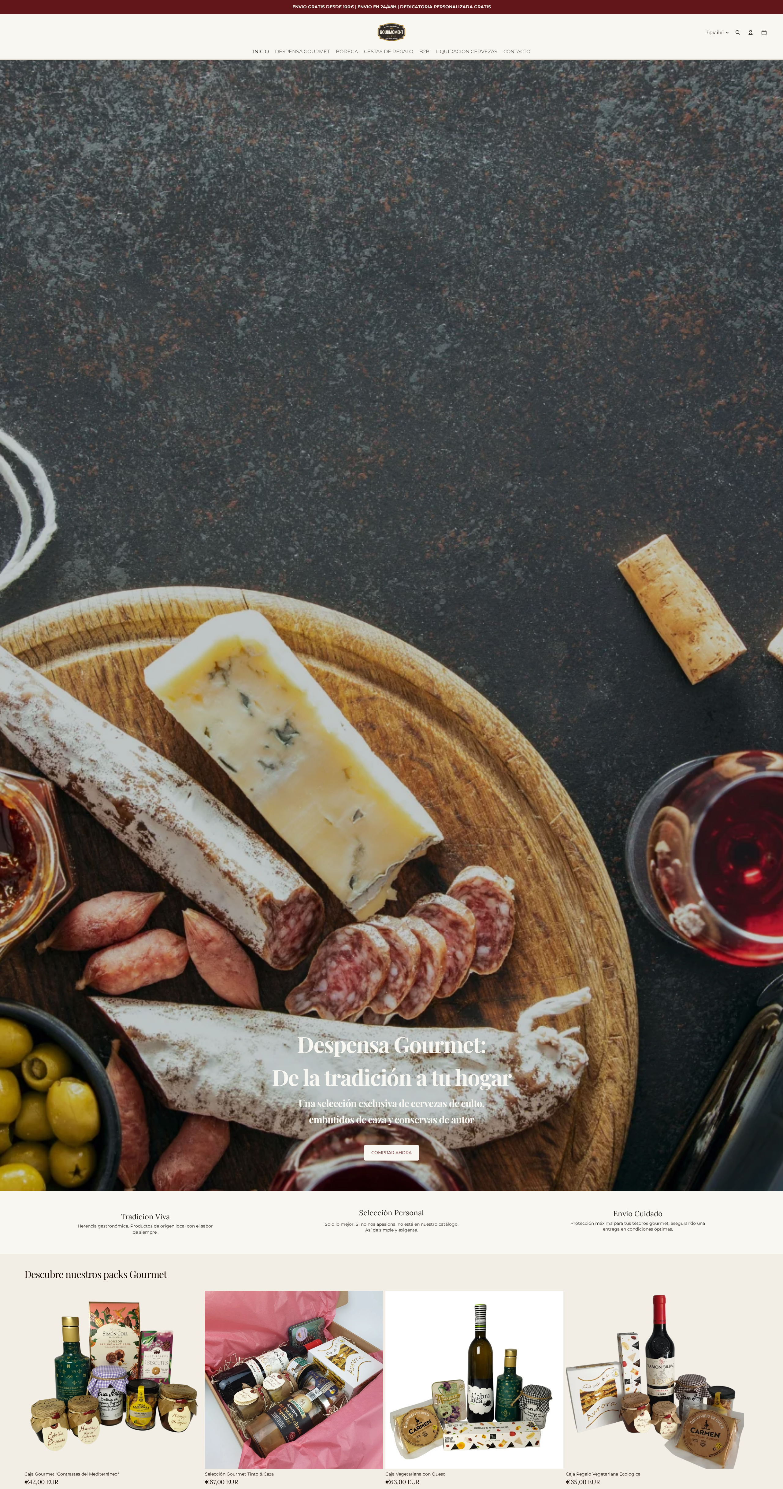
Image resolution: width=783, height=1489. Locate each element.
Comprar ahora (391, 1152)
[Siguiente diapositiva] (752, 1388)
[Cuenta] (750, 32)
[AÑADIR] (193, 1459)
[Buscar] (737, 32)
